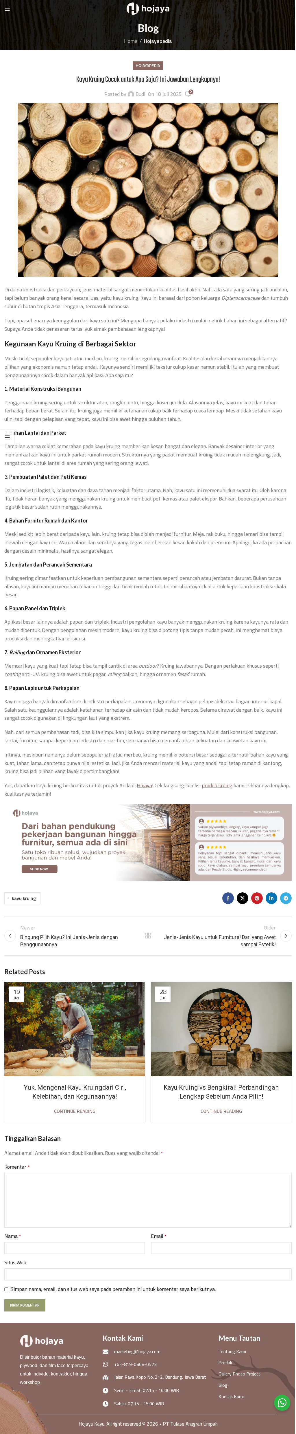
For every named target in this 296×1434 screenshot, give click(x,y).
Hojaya (144, 785)
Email (158, 1236)
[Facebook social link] (228, 898)
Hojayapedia (158, 41)
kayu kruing (24, 898)
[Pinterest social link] (257, 898)
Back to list (148, 936)
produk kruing (217, 785)
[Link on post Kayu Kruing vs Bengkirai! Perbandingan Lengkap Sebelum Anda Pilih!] (221, 1029)
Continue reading (74, 1111)
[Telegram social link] (286, 898)
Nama (12, 1236)
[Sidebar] (7, 437)
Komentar (16, 1167)
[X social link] (242, 898)
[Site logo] (148, 8)
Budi (140, 94)
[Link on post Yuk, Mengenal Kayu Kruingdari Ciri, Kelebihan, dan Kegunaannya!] (74, 1029)
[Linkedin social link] (271, 898)
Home (130, 41)
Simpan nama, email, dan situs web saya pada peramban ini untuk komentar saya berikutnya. (113, 1289)
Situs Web (15, 1262)
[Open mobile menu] (7, 8)
